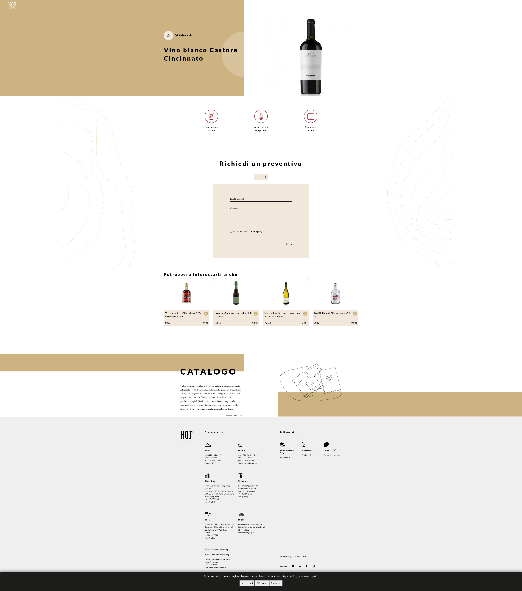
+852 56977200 (212, 499)
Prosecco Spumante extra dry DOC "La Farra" (233, 314)
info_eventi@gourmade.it (215, 567)
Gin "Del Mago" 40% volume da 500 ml (332, 314)
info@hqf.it (209, 463)
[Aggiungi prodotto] (265, 177)
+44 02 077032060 (246, 460)
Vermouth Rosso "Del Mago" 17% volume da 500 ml (183, 314)
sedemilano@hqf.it (246, 532)
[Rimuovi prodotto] (256, 177)
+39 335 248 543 (212, 565)
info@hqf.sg (243, 496)
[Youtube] (293, 566)
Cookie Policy (301, 556)
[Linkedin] (300, 566)
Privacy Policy (285, 556)
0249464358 (243, 530)
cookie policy (311, 576)
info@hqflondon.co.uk (247, 463)
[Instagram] (313, 566)
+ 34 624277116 (212, 535)
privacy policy (256, 231)
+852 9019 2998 (245, 494)
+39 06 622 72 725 (213, 460)
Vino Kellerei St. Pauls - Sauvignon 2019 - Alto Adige (282, 314)
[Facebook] (306, 566)
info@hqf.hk (210, 502)
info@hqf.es (210, 538)
